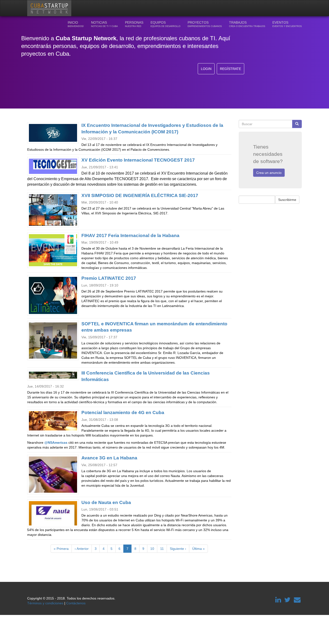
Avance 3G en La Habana (109, 457)
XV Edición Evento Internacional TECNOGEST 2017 (138, 160)
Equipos (165, 23)
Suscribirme (287, 200)
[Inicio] (51, 8)
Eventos (287, 23)
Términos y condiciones (45, 603)
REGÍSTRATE (230, 69)
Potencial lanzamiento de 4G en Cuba (122, 412)
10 (153, 549)
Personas (134, 23)
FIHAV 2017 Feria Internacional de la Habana (130, 235)
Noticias (104, 23)
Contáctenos (76, 603)
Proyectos (205, 23)
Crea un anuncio (269, 173)
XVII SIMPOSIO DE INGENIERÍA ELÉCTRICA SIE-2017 (139, 195)
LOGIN (206, 69)
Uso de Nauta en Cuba (106, 502)
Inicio (76, 23)
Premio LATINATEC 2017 (108, 278)
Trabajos (247, 23)
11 (163, 549)
